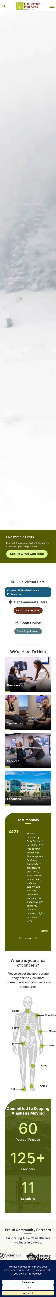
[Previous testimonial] (20, 938)
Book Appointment (28, 631)
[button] (4, 6)
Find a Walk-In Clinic (28, 610)
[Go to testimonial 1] (25, 938)
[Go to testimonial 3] (30, 938)
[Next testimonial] (35, 938)
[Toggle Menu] (51, 6)
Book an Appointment (26, 560)
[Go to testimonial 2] (28, 938)
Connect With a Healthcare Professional (23, 592)
